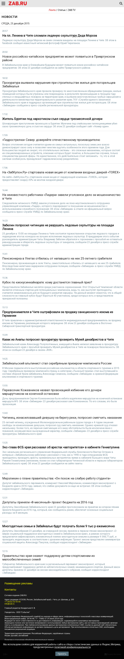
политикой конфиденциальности (72, 647)
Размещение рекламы (19, 583)
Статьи (61, 10)
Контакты (10, 589)
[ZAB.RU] (18, 5)
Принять (62, 653)
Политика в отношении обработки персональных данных (29, 640)
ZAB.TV (71, 10)
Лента (52, 10)
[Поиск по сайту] (121, 3)
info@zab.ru (10, 604)
